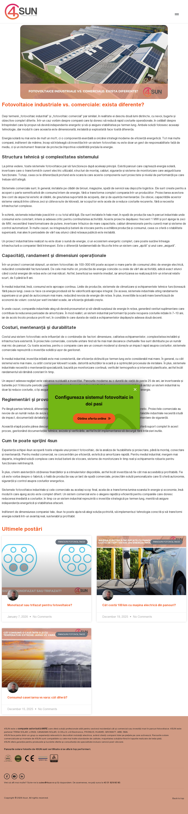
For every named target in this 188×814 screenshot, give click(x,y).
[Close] (135, 389)
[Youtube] (14, 776)
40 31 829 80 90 (112, 783)
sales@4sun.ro (46, 783)
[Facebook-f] (7, 776)
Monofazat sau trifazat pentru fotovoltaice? (39, 605)
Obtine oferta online (91, 418)
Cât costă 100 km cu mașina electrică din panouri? (139, 605)
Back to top (178, 798)
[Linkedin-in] (22, 776)
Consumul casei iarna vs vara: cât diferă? (37, 697)
